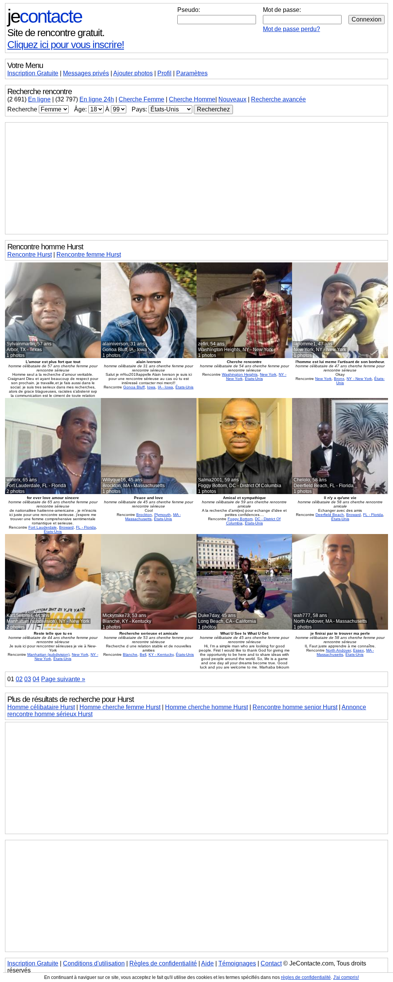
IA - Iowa (165, 387)
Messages (86, 73)
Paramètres (192, 73)
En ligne (39, 99)
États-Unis (184, 387)
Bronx (339, 379)
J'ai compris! (346, 977)
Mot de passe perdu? (291, 29)
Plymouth (162, 515)
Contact (271, 963)
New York (268, 374)
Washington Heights (240, 374)
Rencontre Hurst (29, 254)
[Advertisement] (196, 178)
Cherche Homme (192, 99)
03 (27, 679)
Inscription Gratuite (32, 73)
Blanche (130, 654)
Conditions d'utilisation (94, 963)
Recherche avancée (278, 99)
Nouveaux (232, 99)
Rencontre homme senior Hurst (295, 707)
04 (36, 679)
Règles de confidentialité (163, 963)
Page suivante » (63, 679)
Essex (358, 650)
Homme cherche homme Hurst (206, 707)
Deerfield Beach (329, 515)
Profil (164, 73)
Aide (207, 963)
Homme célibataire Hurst (41, 707)
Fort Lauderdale (42, 527)
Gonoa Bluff (134, 387)
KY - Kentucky (161, 654)
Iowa (151, 387)
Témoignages (237, 963)
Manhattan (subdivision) (48, 654)
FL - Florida (86, 527)
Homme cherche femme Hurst (119, 707)
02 (19, 679)
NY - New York (359, 379)
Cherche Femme (141, 99)
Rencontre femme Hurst (88, 254)
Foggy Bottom (240, 519)
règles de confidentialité (306, 977)
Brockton (144, 515)
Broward (66, 527)
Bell (143, 654)
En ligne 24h (96, 99)
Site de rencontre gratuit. (55, 32)
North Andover (338, 650)
